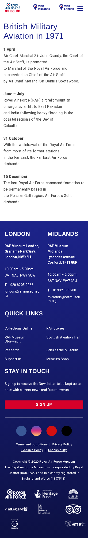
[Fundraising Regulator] (14, 524)
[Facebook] (21, 431)
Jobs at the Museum (62, 350)
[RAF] (15, 494)
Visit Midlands (44, 7)
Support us (13, 359)
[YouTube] (51, 431)
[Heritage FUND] (45, 494)
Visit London (69, 7)
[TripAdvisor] (73, 509)
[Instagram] (36, 431)
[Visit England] (16, 509)
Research (12, 350)
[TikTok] (66, 431)
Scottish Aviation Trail (63, 337)
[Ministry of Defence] (44, 509)
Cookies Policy (32, 450)
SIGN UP (44, 405)
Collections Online (18, 328)
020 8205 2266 (22, 285)
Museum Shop (57, 359)
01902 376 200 (64, 290)
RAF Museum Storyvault (15, 339)
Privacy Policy (62, 444)
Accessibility (57, 450)
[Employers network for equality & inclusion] (75, 524)
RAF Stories (55, 328)
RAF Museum (12, 7)
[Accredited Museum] (73, 494)
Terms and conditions (32, 444)
